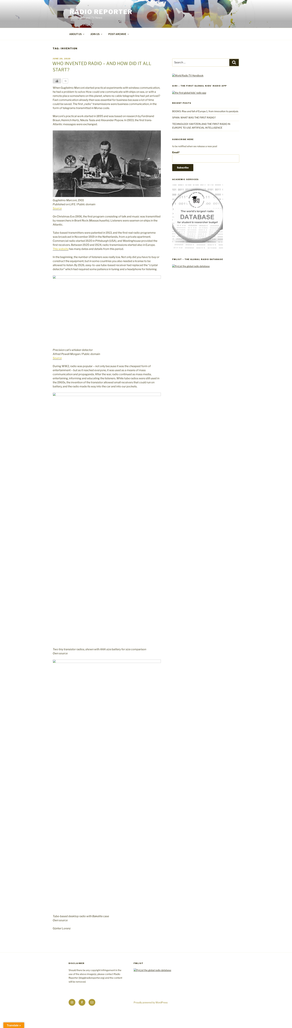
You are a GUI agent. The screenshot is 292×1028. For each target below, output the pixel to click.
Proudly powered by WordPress (151, 1002)
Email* (176, 152)
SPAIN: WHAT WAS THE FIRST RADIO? (194, 117)
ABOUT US (75, 34)
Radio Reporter (101, 12)
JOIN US (95, 34)
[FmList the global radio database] (191, 266)
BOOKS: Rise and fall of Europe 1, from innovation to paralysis (205, 111)
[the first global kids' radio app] (189, 92)
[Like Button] (57, 80)
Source (57, 208)
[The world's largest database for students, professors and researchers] (197, 248)
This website (60, 249)
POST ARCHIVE (117, 34)
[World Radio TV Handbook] (187, 75)
